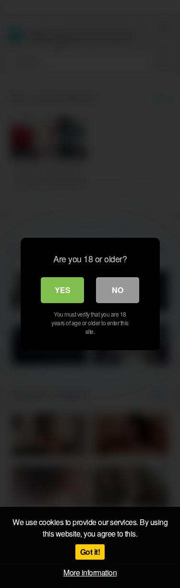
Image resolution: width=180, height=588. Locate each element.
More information (90, 572)
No (117, 289)
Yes (63, 289)
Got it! (90, 551)
